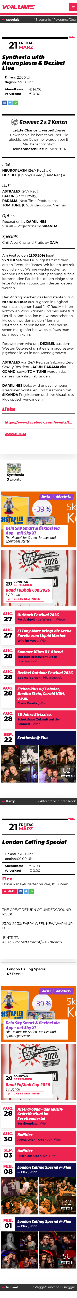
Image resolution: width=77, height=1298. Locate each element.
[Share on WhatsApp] (15, 103)
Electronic (43, 19)
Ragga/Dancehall (48, 1287)
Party (10, 801)
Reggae (70, 1287)
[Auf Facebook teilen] (4, 103)
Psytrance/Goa (64, 19)
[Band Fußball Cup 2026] (38, 578)
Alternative (48, 801)
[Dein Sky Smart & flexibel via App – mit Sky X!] (38, 519)
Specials (13, 19)
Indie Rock (68, 801)
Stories (46, 496)
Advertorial (63, 496)
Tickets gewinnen (25, 599)
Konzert (12, 1287)
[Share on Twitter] (10, 103)
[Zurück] (3, 20)
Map (11, 891)
